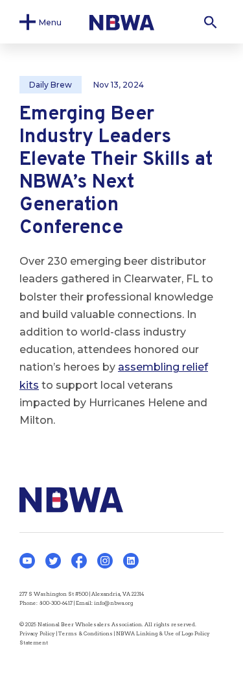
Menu (50, 22)
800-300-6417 (56, 603)
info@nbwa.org (113, 603)
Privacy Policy (37, 633)
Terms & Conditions (85, 633)
